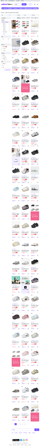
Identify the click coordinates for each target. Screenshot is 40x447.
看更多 (20, 8)
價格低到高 (23, 17)
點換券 (10, 8)
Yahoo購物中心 (7, 4)
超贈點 (36, 8)
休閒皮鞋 (33, 432)
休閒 (12, 432)
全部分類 (3, 20)
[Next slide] (19, 24)
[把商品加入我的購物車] (19, 36)
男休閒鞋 (20, 432)
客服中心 (10, 444)
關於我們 (14, 444)
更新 (27, 443)
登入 (30, 4)
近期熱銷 (32, 17)
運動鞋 (29, 432)
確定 (8, 41)
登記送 (15, 8)
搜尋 (37, 429)
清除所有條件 (8, 69)
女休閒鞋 (16, 432)
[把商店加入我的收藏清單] (19, 164)
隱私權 (26, 444)
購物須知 (18, 444)
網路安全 (22, 444)
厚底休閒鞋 (25, 432)
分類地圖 (29, 444)
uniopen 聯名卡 (29, 8)
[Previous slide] (12, 24)
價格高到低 (28, 17)
